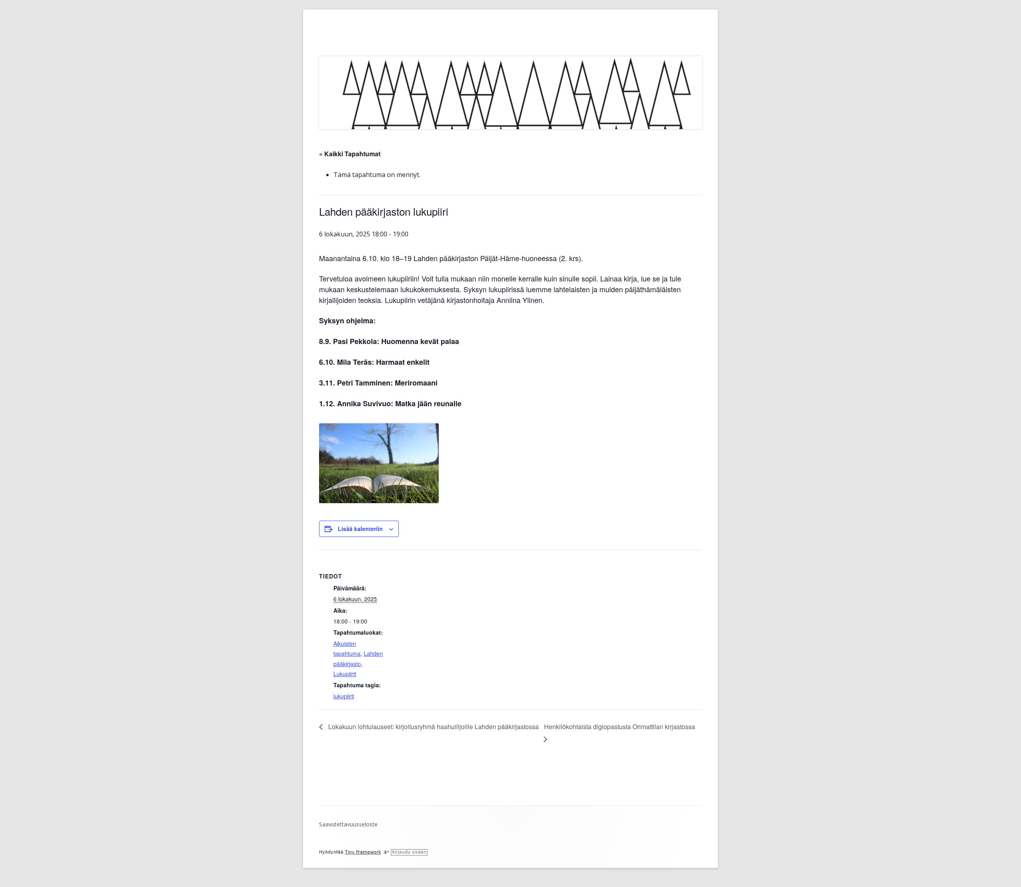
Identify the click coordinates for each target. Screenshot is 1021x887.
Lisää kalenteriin (360, 529)
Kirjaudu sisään (409, 852)
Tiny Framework (363, 852)
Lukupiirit (344, 674)
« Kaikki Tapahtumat (349, 153)
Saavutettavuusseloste (348, 824)
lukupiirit (343, 696)
